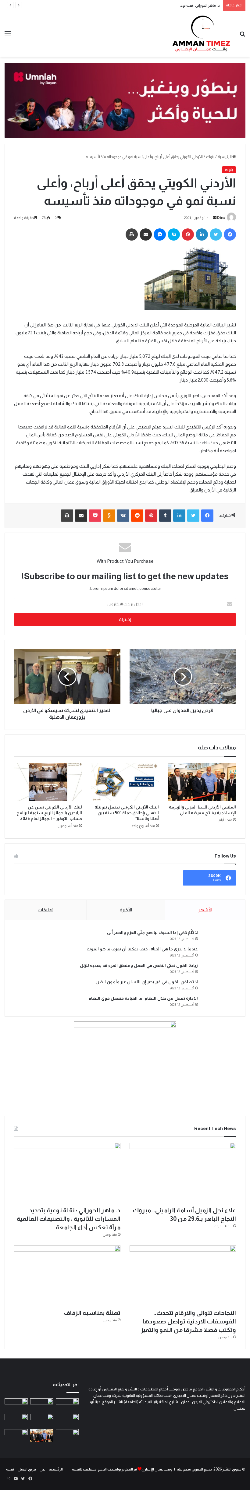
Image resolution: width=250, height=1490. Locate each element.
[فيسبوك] (230, 234)
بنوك (210, 156)
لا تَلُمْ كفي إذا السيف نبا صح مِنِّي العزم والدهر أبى (152, 932)
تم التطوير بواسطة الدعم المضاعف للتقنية (104, 1469)
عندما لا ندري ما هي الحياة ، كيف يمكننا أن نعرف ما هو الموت (142, 948)
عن (42, 1469)
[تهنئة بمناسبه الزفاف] (67, 1275)
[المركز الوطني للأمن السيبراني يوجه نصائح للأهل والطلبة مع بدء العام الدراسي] (67, 1404)
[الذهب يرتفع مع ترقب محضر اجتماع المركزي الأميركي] (67, 1435)
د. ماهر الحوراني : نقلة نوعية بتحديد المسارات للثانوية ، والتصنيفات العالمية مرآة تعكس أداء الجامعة (143, 5)
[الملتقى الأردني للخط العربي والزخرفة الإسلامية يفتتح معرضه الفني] (202, 782)
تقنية (10, 1469)
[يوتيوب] (15, 1478)
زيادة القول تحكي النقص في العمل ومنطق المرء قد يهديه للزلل (139, 965)
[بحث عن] (242, 36)
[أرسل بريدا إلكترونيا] (214, 218)
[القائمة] (8, 36)
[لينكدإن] (202, 234)
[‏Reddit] (137, 515)
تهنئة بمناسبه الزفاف (92, 1312)
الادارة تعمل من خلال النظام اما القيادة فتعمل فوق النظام (143, 998)
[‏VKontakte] (123, 515)
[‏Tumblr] (165, 515)
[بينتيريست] (188, 234)
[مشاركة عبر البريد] (146, 234)
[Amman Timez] (201, 33)
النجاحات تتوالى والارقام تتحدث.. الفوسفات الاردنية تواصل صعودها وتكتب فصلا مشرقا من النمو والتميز (188, 1321)
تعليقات (45, 909)
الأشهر (205, 909)
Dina (221, 218)
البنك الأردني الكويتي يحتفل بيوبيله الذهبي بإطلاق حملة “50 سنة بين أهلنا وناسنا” (127, 813)
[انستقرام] (8, 1478)
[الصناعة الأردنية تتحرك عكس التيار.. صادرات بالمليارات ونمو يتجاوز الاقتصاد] (16, 1420)
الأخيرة (126, 909)
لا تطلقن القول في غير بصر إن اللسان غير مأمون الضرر (147, 981)
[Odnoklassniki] (109, 515)
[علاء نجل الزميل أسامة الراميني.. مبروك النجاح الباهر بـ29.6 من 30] (183, 1173)
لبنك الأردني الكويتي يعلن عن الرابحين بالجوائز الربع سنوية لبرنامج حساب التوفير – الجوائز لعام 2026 (49, 813)
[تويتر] (216, 234)
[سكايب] (174, 234)
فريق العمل (27, 1469)
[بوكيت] (95, 515)
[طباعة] (132, 234)
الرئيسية (225, 156)
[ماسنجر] (160, 234)
